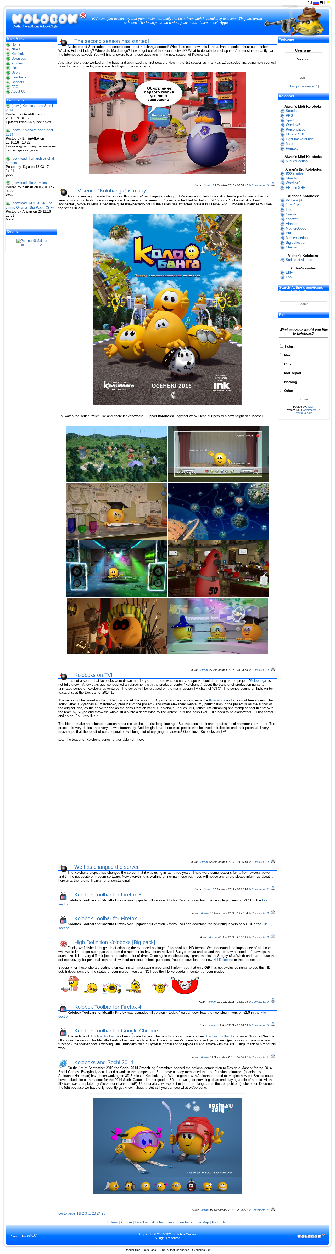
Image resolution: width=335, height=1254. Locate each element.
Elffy (289, 272)
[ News (112, 1222)
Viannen (292, 224)
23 (94, 1213)
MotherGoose (296, 228)
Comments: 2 (260, 889)
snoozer (292, 219)
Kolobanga (258, 681)
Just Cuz (292, 205)
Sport (290, 120)
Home (16, 44)
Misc (289, 144)
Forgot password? (303, 86)
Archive (126, 1222)
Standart (292, 111)
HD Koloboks (223, 960)
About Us (18, 91)
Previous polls (303, 413)
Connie (291, 214)
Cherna (291, 247)
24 (98, 1213)
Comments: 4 (260, 1209)
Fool (289, 277)
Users (16, 73)
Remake (292, 148)
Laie (289, 210)
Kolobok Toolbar (102, 1036)
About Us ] (219, 1222)
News (16, 49)
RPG (289, 115)
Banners (18, 82)
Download (19, 58)
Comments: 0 (260, 185)
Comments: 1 (260, 1057)
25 (103, 1213)
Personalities (295, 130)
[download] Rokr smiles (29, 183)
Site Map (202, 1222)
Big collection (296, 243)
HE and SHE (295, 134)
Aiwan (207, 185)
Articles (17, 63)
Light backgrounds (300, 139)
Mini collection (297, 161)
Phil (289, 233)
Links (16, 68)
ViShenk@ (294, 200)
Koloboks (19, 54)
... (41, 150)
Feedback (19, 77)
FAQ (15, 87)
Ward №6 (293, 125)
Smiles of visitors (299, 260)
